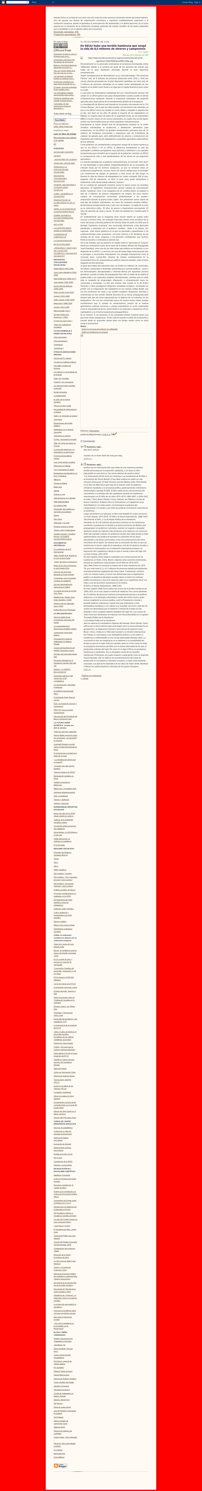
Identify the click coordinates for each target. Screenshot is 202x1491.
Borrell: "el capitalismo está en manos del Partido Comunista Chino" (65, 953)
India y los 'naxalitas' (61, 378)
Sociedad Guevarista (62, 1390)
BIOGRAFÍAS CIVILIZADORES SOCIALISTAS (60, 178)
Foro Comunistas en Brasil (64, 470)
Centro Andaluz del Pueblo (64, 1382)
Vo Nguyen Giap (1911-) (63, 321)
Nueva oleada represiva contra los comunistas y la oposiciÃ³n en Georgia (65, 738)
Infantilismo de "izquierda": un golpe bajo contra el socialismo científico (65, 1298)
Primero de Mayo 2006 (62, 406)
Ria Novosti (58, 1403)
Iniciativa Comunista (61, 1386)
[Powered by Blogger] (61, 1468)
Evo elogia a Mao (60, 505)
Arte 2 (56, 866)
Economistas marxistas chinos (65, 987)
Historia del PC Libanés (62, 358)
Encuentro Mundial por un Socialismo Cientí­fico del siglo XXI (65, 663)
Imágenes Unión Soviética (64, 909)
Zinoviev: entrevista (61, 803)
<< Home (84, 678)
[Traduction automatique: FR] (67, 34)
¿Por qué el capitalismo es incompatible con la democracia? (64, 1326)
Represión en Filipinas (62, 466)
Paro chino (58, 519)
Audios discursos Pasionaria (64, 610)
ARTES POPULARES (62, 244)
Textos (56, 859)
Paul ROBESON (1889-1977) (65, 279)
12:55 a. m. (88, 458)
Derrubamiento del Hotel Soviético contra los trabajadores (63, 902)
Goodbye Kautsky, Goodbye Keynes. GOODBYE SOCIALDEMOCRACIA (64, 536)
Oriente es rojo (59, 494)
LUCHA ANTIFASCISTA (63, 241)
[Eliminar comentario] (92, 458)
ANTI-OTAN (58, 224)
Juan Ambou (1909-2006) (63, 282)
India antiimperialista (61, 502)
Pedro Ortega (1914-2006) (64, 292)
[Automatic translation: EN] (66, 32)
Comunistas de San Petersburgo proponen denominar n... (62, 106)
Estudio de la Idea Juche (63, 1154)
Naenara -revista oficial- (63, 1165)
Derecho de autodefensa (63, 1128)
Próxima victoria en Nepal (63, 527)
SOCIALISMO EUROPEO (64, 152)
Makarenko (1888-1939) (63, 303)
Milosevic (57, 479)
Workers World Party (62, 1400)
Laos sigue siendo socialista (64, 462)
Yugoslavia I (58, 345)
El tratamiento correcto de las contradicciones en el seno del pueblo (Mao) (65, 1105)
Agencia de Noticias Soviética (65, 1379)
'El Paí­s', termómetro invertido (65, 439)
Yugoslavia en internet (62, 436)
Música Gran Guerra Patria (64, 925)
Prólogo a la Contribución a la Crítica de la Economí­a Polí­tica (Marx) (65, 1194)
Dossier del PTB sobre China (65, 1118)
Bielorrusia (58, 487)
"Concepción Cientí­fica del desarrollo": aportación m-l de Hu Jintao (65, 971)
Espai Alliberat (59, 1457)
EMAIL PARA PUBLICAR (63, 127)
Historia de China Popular (63, 1043)
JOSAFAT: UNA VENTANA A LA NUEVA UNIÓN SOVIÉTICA (65, 187)
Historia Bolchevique (61, 1375)
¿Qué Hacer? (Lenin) (62, 1226)
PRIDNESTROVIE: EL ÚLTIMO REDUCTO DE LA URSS (64, 202)
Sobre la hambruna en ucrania (95, 332)
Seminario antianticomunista (64, 792)
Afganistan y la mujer (62, 523)
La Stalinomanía (60, 396)
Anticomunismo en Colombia (64, 498)
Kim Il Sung (58, 1158)
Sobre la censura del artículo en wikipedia (100, 329)
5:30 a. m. (87, 669)
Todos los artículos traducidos (65, 732)
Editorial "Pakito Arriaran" (63, 1371)
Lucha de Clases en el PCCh (65, 984)
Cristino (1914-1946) (61, 307)
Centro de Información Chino (65, 1072)
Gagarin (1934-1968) (62, 296)
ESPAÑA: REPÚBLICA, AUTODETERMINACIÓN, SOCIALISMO (64, 218)
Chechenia (58, 419)
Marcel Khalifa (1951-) (62, 311)
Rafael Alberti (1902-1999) (64, 269)
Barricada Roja (59, 1454)
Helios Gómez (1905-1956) (64, 300)
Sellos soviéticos (60, 870)
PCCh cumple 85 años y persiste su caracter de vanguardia (63, 962)
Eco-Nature (58, 1450)
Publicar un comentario (91, 676)
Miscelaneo (94, 431)
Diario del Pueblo (60, 1068)
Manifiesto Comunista (62, 1175)
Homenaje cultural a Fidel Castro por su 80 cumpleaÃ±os (63, 678)
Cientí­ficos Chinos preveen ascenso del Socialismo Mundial (64, 1062)
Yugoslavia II (58, 348)
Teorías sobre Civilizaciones (64, 530)
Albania (56, 491)
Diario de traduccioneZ (62, 1407)
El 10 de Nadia (59, 845)
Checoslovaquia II (60, 341)
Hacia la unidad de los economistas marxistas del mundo (64, 619)
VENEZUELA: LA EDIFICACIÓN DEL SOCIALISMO (61, 169)
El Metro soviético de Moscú (64, 890)
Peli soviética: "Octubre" (63, 873)
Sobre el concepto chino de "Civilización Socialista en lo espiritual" (64, 1000)
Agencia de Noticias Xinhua (64, 1076)
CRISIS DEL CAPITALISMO (64, 163)
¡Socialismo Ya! (59, 1345)
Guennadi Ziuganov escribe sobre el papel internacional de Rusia (65, 747)
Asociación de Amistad (62, 1144)
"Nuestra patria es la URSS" (64, 772)
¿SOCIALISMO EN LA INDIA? (65, 159)
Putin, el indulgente (61, 796)
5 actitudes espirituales (62, 1092)
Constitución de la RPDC (63, 1161)
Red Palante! (58, 1417)
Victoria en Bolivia (60, 483)
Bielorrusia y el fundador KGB (65, 789)
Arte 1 (56, 862)
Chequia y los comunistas (63, 382)
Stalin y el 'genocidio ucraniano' (65, 416)
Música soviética (60, 921)
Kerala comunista (60, 392)
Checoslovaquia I (60, 337)
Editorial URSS (59, 1427)
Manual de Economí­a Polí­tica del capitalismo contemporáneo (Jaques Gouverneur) (65, 1276)
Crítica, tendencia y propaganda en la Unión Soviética (63, 915)
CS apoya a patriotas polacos (65, 362)
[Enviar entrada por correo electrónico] (112, 434)
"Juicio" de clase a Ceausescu (65, 562)
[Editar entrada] (115, 434)
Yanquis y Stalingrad (61, 800)
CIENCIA (57, 156)
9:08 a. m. (107, 434)
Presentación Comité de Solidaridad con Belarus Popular (63, 641)
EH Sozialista (59, 1367)
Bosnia (56, 515)
